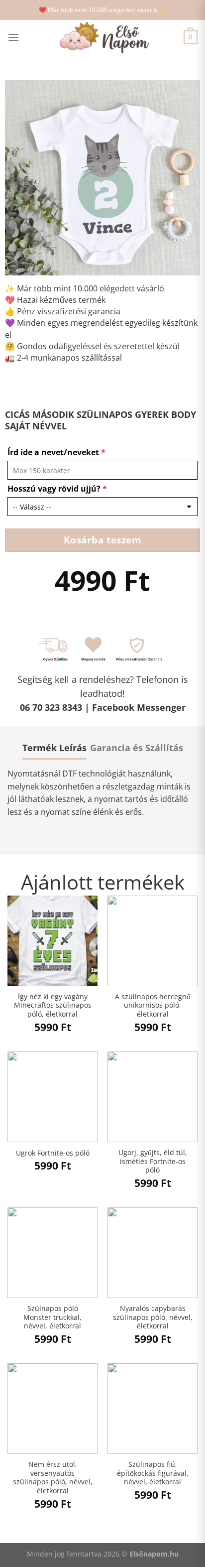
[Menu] (13, 37)
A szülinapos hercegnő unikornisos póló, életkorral (153, 1005)
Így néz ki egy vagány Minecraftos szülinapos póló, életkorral (53, 1005)
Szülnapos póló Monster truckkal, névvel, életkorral (52, 1317)
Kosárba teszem (103, 539)
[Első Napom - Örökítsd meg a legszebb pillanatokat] (102, 37)
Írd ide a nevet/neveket (56, 452)
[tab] (54, 748)
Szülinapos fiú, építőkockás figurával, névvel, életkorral (153, 1473)
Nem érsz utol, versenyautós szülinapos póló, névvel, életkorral (53, 1477)
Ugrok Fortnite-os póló (53, 1153)
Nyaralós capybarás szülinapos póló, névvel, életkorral (153, 1317)
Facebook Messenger (139, 707)
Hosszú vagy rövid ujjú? (57, 488)
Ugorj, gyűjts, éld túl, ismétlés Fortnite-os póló (152, 1161)
